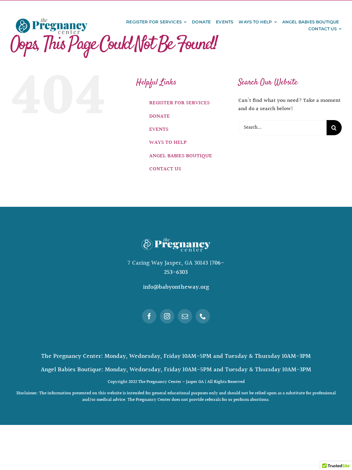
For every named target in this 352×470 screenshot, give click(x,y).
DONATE (159, 116)
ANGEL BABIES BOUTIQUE (180, 156)
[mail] (185, 316)
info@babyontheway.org (176, 287)
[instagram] (167, 316)
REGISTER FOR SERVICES (179, 103)
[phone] (203, 316)
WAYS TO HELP (168, 142)
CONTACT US (165, 169)
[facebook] (149, 316)
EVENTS (158, 129)
